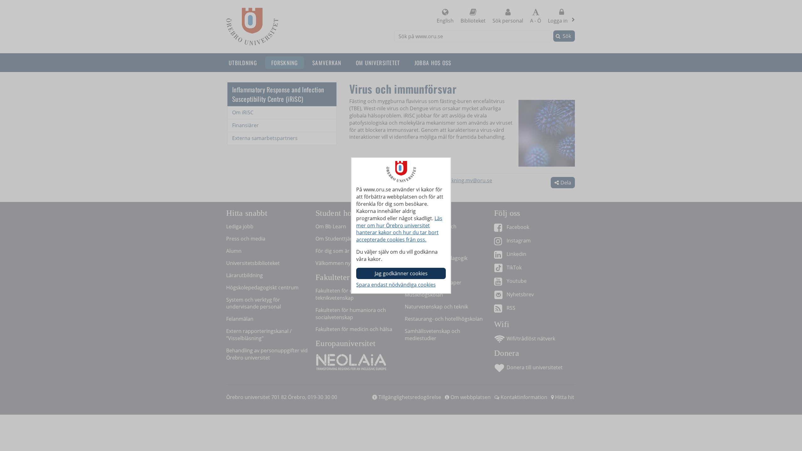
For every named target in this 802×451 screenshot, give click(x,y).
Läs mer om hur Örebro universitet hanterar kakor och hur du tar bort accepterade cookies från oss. (399, 229)
